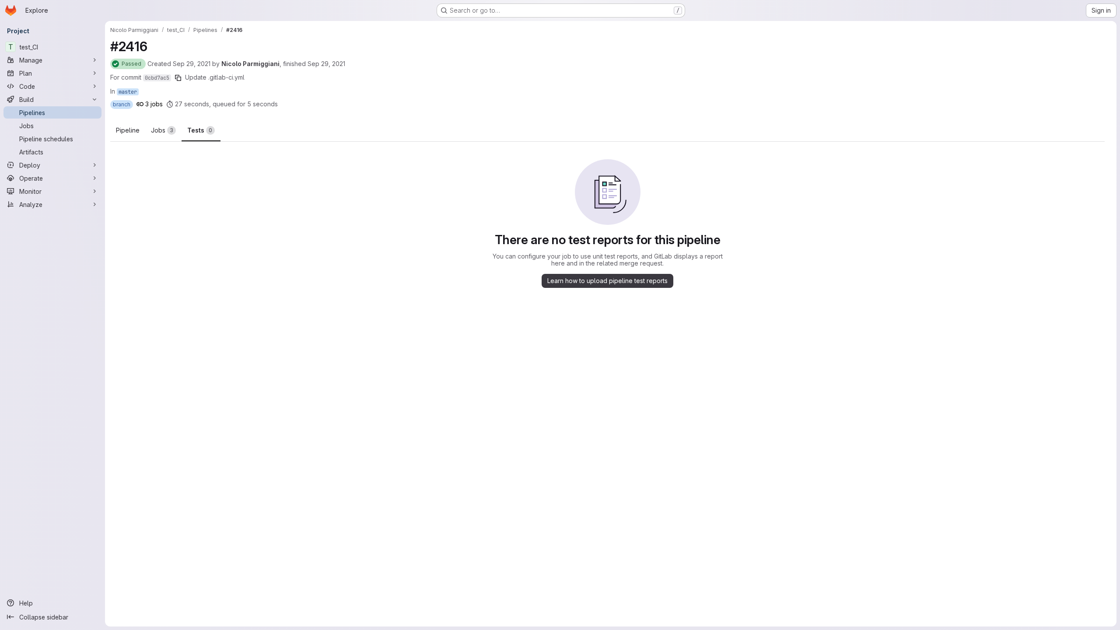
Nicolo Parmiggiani (250, 63)
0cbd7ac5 (157, 77)
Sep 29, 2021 (191, 63)
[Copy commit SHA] (178, 78)
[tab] (163, 130)
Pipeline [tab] (128, 130)
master (128, 91)
